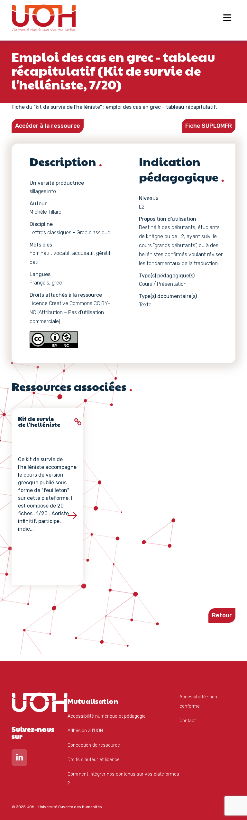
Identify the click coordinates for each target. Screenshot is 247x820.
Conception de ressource (94, 745)
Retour (222, 615)
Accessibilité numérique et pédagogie (107, 716)
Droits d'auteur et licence (94, 759)
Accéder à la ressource (47, 125)
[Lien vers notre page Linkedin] (19, 759)
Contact (187, 720)
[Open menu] (227, 18)
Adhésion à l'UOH (85, 730)
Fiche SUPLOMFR (208, 125)
